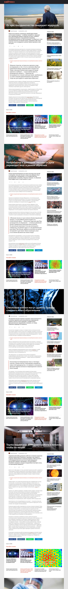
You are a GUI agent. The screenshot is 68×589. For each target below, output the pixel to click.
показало (34, 349)
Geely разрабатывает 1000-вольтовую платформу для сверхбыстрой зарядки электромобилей (26, 136)
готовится (31, 532)
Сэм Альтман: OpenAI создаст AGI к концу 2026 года (55, 136)
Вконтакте (21, 105)
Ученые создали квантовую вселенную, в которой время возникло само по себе (26, 61)
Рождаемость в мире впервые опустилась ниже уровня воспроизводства (41, 136)
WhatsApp (30, 105)
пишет (29, 201)
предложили (21, 243)
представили (30, 97)
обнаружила (24, 380)
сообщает (11, 58)
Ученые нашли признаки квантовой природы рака (12, 135)
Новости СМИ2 (9, 109)
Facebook (12, 105)
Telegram (38, 105)
